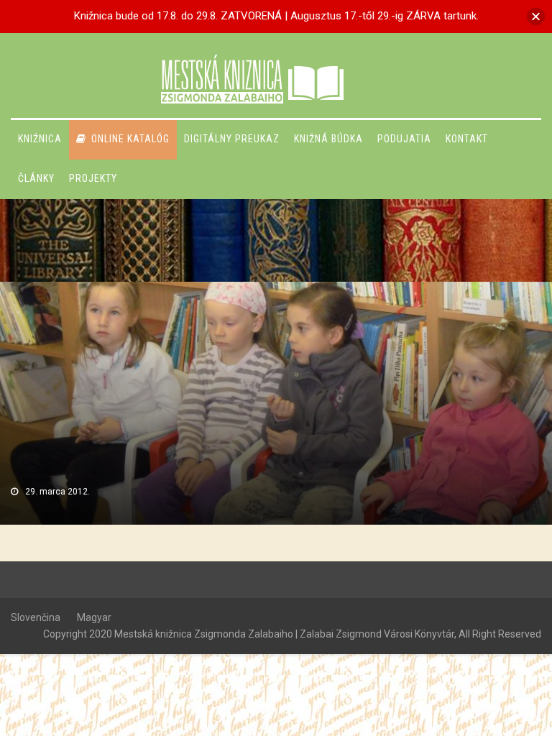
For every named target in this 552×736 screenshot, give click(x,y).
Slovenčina (35, 617)
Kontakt (467, 138)
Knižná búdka (328, 138)
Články (36, 178)
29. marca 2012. (57, 492)
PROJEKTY (93, 178)
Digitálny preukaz (232, 138)
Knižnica (40, 138)
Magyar (94, 617)
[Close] (536, 16)
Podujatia (404, 138)
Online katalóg (130, 138)
